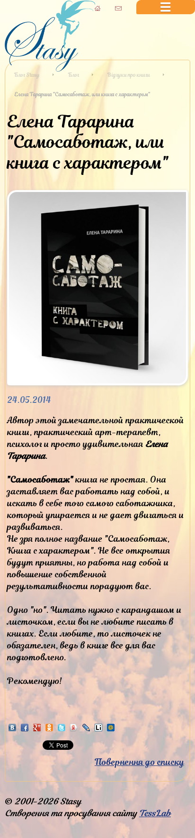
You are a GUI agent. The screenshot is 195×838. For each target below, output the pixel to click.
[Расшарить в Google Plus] (37, 730)
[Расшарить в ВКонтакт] (12, 730)
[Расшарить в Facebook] (24, 730)
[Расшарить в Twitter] (61, 730)
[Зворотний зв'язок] (118, 8)
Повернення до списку (139, 762)
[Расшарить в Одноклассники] (49, 730)
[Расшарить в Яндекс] (74, 730)
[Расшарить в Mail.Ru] (111, 730)
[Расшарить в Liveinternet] (98, 730)
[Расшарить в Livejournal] (86, 730)
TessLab (155, 813)
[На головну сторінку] (50, 68)
